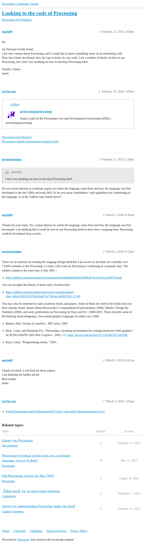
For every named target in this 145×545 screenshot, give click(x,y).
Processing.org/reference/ (17, 137)
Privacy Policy (79, 531)
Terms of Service (56, 531)
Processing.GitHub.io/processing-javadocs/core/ (30, 141)
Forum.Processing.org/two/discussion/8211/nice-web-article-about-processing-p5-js (55, 411)
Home (5, 531)
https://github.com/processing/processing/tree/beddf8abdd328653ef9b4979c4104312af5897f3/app (64, 277)
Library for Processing (17, 440)
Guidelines (36, 531)
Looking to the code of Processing (39, 13)
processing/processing (36, 111)
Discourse (23, 539)
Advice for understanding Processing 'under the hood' (38, 506)
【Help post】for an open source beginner (31, 491)
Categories (19, 531)
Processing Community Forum (20, 3)
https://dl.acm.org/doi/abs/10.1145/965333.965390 (97, 335)
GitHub (14, 104)
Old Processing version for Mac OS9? (28, 476)
